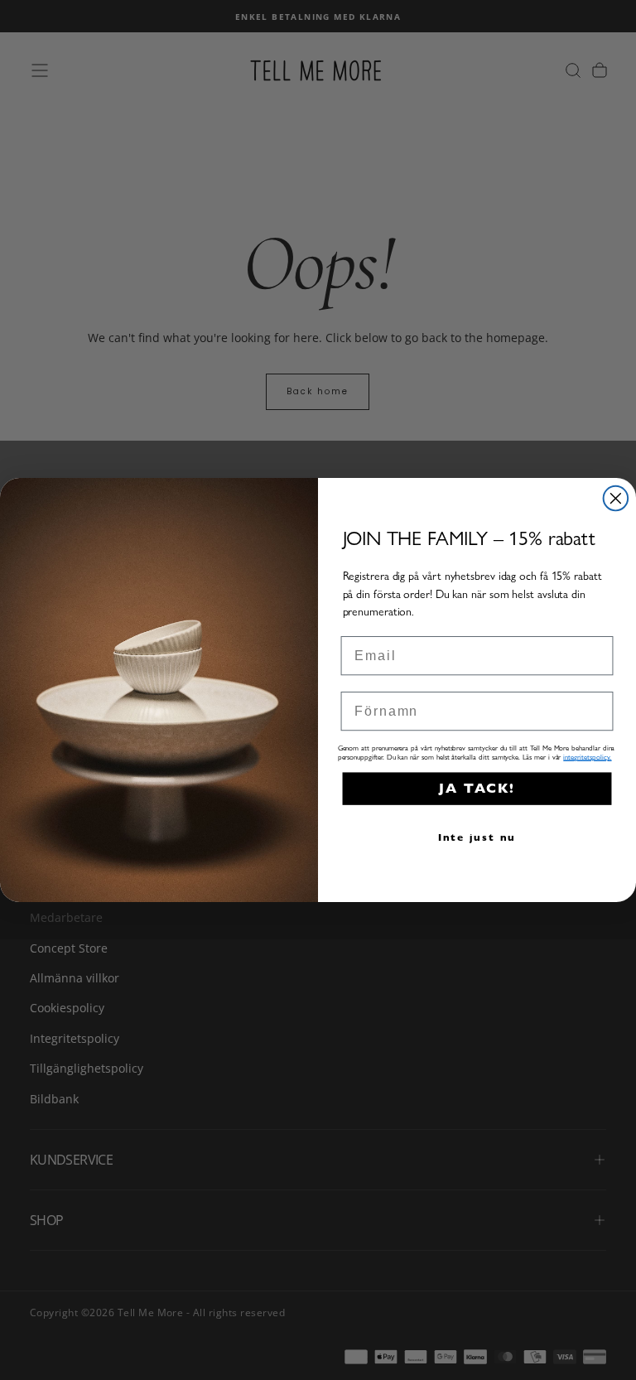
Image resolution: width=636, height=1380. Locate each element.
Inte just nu (477, 837)
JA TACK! (477, 788)
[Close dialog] (616, 498)
